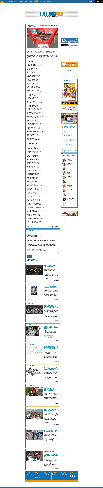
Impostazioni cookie (29, 479)
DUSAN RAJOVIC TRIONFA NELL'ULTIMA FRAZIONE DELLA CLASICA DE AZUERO (51, 432)
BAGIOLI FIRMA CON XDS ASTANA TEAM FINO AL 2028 (51, 287)
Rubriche (63, 155)
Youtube (53, 474)
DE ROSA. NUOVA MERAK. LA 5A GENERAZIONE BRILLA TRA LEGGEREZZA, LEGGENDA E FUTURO (51, 267)
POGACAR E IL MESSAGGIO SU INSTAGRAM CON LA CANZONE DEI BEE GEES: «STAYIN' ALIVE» (70, 127)
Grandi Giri (68, 155)
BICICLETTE (30, 264)
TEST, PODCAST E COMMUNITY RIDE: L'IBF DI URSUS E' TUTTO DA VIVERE (51, 306)
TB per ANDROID (29, 474)
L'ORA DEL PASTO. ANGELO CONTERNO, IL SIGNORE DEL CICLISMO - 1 (51, 327)
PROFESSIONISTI (31, 344)
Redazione (28, 475)
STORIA (29, 324)
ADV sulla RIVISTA (64, 474)
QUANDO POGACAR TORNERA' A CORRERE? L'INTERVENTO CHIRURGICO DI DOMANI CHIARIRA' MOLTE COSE (51, 454)
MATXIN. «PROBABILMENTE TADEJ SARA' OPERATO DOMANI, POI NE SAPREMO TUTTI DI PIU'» (70, 134)
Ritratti (38, 473)
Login (98, 1)
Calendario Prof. (46, 474)
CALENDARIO (21, 1)
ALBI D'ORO (32, 1)
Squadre (45, 473)
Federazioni (73, 155)
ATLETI (16, 1)
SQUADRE (11, 1)
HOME (2, 1)
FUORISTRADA (31, 385)
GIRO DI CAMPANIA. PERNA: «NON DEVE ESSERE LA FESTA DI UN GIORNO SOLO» (51, 368)
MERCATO (30, 285)
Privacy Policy (28, 476)
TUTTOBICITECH (42, 1)
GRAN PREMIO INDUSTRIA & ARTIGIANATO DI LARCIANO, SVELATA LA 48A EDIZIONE (51, 347)
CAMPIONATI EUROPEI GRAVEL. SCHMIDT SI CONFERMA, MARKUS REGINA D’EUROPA (49, 388)
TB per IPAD (28, 473)
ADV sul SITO (63, 473)
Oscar (38, 475)
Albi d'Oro (38, 477)
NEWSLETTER (49, 1)
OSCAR (26, 1)
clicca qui (38, 259)
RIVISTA (6, 1)
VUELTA (29, 407)
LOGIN (29, 256)
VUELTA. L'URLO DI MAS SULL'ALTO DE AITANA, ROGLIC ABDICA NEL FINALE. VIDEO (70, 150)
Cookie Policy (28, 478)
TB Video (54, 473)
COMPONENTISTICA (32, 303)
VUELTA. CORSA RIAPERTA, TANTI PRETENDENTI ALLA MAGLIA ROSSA (51, 411)
